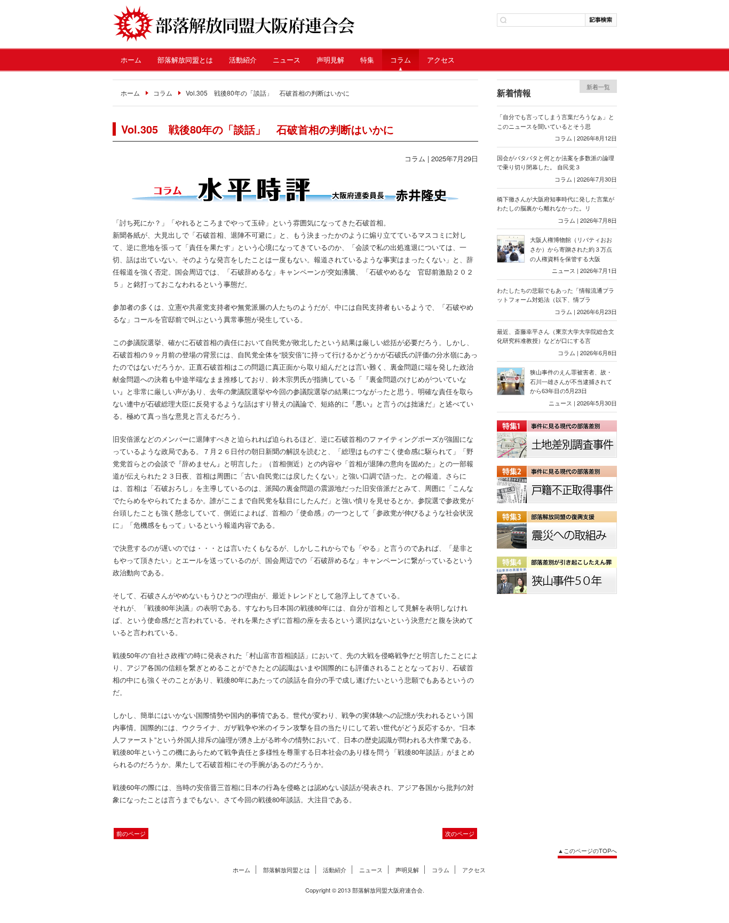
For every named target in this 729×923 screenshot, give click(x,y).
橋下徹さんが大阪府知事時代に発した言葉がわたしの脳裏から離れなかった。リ (555, 203)
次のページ (459, 833)
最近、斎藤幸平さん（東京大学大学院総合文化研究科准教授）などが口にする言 (555, 336)
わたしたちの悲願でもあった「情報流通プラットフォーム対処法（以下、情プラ (555, 295)
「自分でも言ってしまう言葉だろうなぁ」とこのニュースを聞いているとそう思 (555, 121)
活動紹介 (243, 59)
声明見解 (330, 59)
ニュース (286, 59)
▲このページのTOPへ (587, 850)
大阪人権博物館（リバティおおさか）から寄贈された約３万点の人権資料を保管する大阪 (571, 248)
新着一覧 (598, 86)
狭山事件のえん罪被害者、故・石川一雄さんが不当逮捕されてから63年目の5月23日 (571, 381)
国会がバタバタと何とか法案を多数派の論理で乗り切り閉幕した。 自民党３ (555, 162)
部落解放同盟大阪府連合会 (233, 24)
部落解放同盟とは (185, 59)
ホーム (131, 59)
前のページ (131, 833)
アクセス (441, 59)
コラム (400, 59)
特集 (367, 59)
